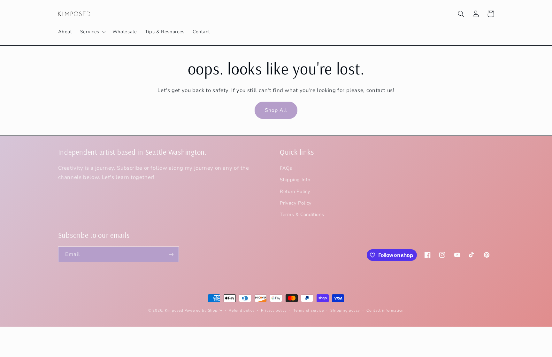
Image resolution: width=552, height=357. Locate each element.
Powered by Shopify (203, 310)
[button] (92, 32)
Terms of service (308, 310)
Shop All (276, 110)
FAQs (286, 168)
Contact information (385, 310)
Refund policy (242, 310)
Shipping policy (345, 310)
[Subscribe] (171, 254)
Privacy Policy (296, 203)
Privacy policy (274, 310)
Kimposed (174, 310)
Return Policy (295, 191)
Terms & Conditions (302, 214)
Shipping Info (295, 179)
